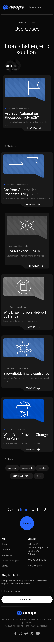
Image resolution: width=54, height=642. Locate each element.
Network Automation (22, 476)
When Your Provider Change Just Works (25, 437)
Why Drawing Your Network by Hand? (25, 314)
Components (27, 468)
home (21, 22)
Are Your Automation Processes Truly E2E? (22, 115)
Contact (5, 566)
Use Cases (6, 555)
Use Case (12, 468)
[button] (35, 7)
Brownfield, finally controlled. (26, 373)
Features (5, 549)
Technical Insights (10, 560)
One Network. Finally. (24, 251)
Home (4, 544)
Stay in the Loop (12, 575)
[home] (12, 7)
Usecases (31, 22)
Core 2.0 (42, 468)
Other (38, 476)
